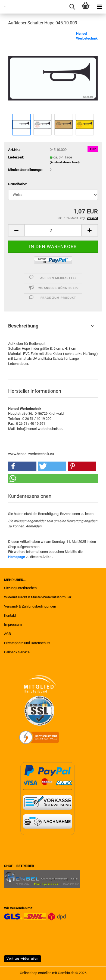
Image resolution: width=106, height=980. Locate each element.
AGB (7, 634)
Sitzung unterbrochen (20, 588)
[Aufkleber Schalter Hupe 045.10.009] (53, 71)
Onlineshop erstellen (35, 973)
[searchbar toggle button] (72, 7)
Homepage (16, 557)
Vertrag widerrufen (23, 958)
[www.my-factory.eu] (2, 7)
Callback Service (17, 652)
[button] (16, 230)
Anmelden (33, 526)
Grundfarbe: (17, 184)
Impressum (13, 624)
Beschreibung (23, 326)
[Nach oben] (91, 972)
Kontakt (10, 616)
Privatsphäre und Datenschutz (27, 643)
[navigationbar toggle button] (99, 7)
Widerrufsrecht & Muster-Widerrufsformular (37, 597)
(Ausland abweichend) (65, 162)
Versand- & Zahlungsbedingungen (30, 606)
